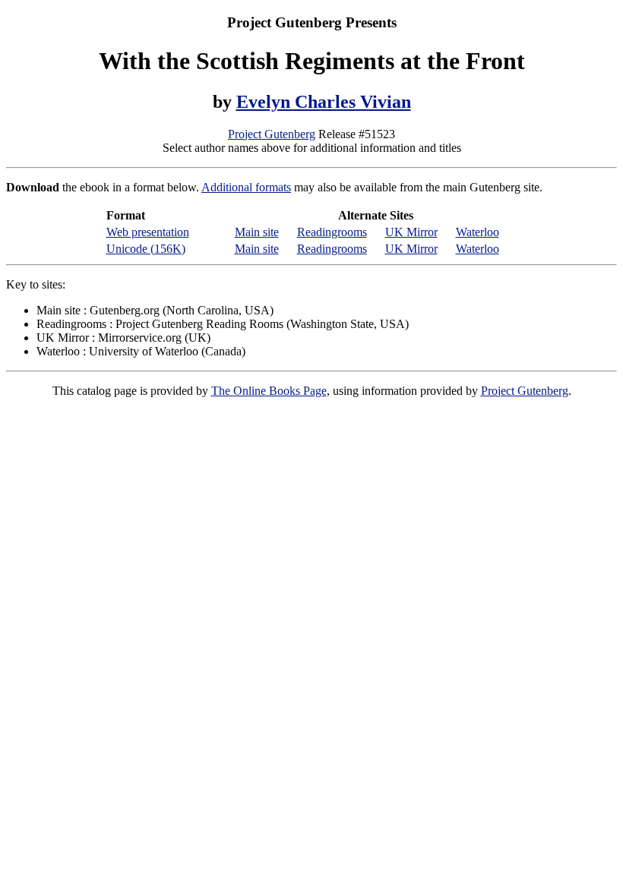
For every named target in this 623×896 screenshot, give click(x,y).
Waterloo (477, 232)
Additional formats (246, 187)
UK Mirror (411, 232)
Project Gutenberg (271, 134)
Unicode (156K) (145, 248)
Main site (257, 232)
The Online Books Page (269, 390)
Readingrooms (332, 232)
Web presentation (147, 232)
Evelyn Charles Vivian (323, 102)
